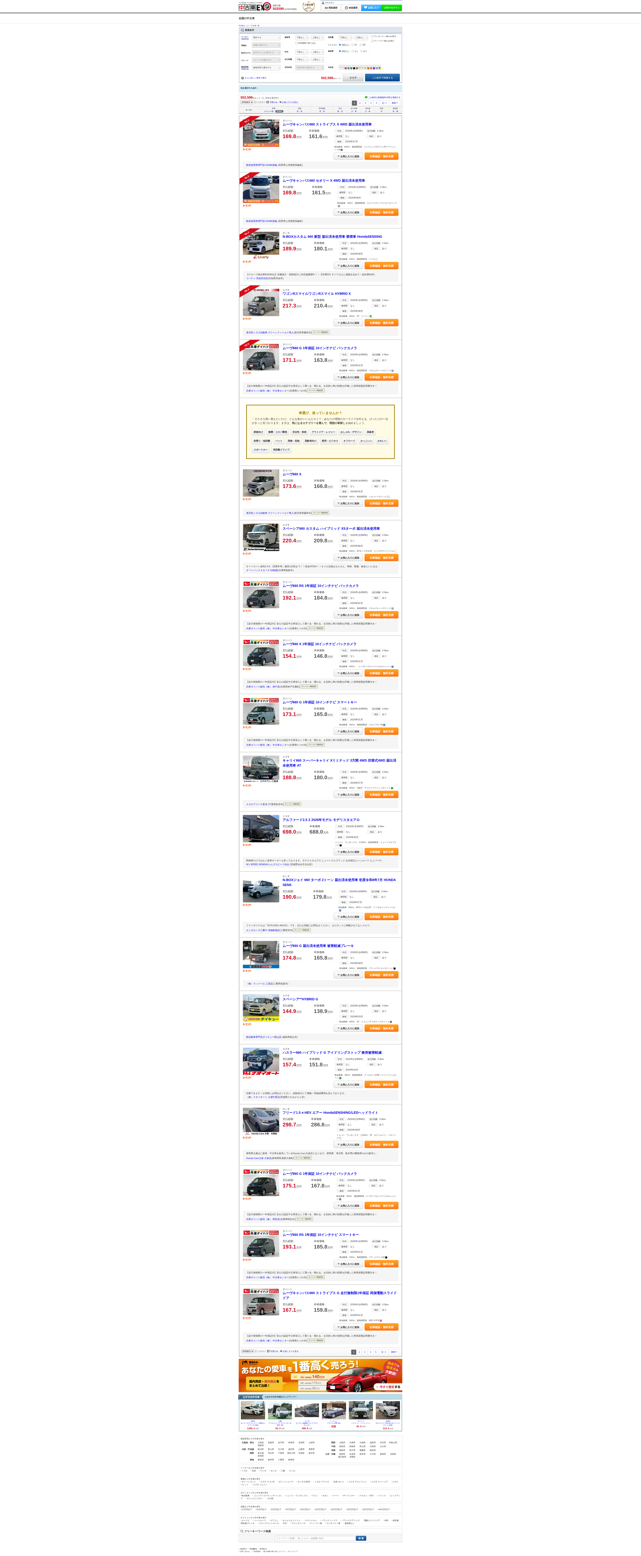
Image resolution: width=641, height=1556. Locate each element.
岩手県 (281, 1442)
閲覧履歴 (333, 8)
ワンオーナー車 (333, 1523)
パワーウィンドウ (329, 1520)
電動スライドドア (372, 1520)
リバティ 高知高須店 (257, 278)
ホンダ (274, 1471)
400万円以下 (384, 1509)
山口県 (383, 1446)
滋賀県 (373, 1442)
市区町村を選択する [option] (306, 67)
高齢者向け (310, 440)
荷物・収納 (293, 440)
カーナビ (246, 1520)
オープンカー (349, 1495)
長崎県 (383, 1454)
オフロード (349, 440)
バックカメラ (260, 1520)
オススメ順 (268, 111)
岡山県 (363, 1446)
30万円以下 (276, 1509)
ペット (278, 440)
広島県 (373, 1446)
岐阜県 (271, 1460)
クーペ (336, 1495)
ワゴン (315, 1495)
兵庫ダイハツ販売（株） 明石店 (263, 1219)
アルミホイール (299, 1523)
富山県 (271, 1449)
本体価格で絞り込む (307, 43)
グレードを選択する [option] (262, 60)
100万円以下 (321, 1509)
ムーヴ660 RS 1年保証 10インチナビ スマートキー (321, 1235)
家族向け (258, 432)
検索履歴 (353, 8)
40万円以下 (291, 1509)
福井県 (291, 1449)
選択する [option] (257, 37)
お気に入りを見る (290, 102)
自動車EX (243, 1549)
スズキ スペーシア (379, 1482)
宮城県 (301, 1442)
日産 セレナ (339, 1482)
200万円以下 (352, 1509)
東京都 (261, 1453)
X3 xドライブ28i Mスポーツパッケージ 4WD (388, 1423)
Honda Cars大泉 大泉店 (258, 1158)
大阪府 (342, 1442)
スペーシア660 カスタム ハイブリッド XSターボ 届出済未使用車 (331, 528)
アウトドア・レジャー (323, 432)
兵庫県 (352, 1442)
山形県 (312, 1442)
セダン (325, 1495)
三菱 (283, 1471)
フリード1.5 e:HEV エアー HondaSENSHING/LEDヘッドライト (330, 1112)
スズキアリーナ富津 (257, 804)
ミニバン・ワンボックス (297, 1495)
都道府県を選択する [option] (262, 67)
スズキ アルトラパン (357, 1482)
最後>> (395, 103)
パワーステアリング (351, 1520)
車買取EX (263, 1549)
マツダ (263, 1471)
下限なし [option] (301, 37)
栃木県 (312, 1453)
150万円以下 (336, 1509)
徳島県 (342, 1450)
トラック (382, 1495)
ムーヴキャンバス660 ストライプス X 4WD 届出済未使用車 (327, 124)
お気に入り (373, 8)
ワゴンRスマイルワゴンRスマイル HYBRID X (317, 293)
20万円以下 (261, 1509)
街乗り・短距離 (262, 440)
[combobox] (266, 38)
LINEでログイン (392, 8)
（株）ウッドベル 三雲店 (259, 983)
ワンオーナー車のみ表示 (385, 36)
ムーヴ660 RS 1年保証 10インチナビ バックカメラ (321, 586)
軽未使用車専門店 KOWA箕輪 (262, 165)
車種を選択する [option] (260, 45)
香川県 (352, 1450)
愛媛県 (363, 1450)
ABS (386, 1520)
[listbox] (301, 38)
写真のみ (274, 102)
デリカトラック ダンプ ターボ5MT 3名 (280, 1423)
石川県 (281, 1449)
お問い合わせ (245, 1551)
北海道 (261, 1442)
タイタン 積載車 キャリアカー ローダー (307, 1423)
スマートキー (311, 1520)
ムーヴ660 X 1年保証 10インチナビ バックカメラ (320, 644)
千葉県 (281, 1453)
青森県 (271, 1442)
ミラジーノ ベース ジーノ (361, 1422)
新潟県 (261, 1449)
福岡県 (342, 1454)
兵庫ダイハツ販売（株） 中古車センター (267, 391)
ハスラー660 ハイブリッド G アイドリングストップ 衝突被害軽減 (332, 1052)
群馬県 (261, 1456)
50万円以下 (305, 1509)
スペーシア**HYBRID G (300, 999)
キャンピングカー (255, 1498)
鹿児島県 (342, 1457)
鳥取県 (342, 1446)
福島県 (261, 1445)
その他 (270, 1498)
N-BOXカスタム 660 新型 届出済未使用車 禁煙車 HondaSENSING (332, 236)
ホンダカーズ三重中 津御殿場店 (263, 930)
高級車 (370, 432)
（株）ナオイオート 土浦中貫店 (263, 1097)
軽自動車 (246, 1495)
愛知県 (261, 1460)
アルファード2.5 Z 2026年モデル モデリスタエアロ (321, 820)
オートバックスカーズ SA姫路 (262, 570)
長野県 (312, 1449)
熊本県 (363, 1454)
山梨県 (301, 1449)
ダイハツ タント (249, 1482)
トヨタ (245, 1471)
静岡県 (291, 1460)
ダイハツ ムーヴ (286, 1482)
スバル (292, 1471)
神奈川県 (291, 1453)
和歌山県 (393, 1442)
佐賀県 (352, 1454)
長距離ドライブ (281, 449)
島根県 (352, 1446)
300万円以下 (368, 1509)
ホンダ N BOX (304, 1482)
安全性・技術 (299, 432)
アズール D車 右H (334, 1422)
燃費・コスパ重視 (277, 432)
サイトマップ (293, 1551)
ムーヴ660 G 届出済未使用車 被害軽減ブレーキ (318, 946)
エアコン (274, 1520)
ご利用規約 (256, 1551)
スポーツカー (261, 449)
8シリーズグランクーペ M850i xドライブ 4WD (253, 1423)
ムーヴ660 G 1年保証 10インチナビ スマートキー (320, 702)
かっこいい (366, 440)
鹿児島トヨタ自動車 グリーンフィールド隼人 (270, 332)
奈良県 (383, 1442)
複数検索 (245, 39)
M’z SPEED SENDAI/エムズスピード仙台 (268, 864)
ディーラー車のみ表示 (384, 41)
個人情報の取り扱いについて (274, 1551)
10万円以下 (247, 1509)
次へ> (384, 103)
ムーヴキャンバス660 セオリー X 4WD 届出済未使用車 (324, 180)
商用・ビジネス (330, 440)
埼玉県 (271, 1453)
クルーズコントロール (269, 1523)
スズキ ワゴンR (267, 1482)
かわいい (382, 440)
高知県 (373, 1450)
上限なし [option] (316, 37)
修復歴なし (350, 1523)
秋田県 (291, 1442)
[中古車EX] (255, 6)
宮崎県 (393, 1454)
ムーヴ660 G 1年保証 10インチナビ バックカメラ (320, 348)
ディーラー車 (316, 1523)
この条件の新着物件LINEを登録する (384, 97)
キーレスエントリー (292, 1520)
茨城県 (301, 1453)
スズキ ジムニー (260, 1484)
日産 (254, 1471)
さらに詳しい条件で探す (256, 78)
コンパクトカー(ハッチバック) (267, 1495)
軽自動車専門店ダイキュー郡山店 (264, 1037)
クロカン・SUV (366, 1495)
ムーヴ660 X (292, 474)
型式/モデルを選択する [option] (263, 52)
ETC (285, 1523)
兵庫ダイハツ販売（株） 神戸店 (263, 686)
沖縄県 (352, 1457)
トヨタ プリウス (322, 1482)
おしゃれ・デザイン (351, 432)
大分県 (373, 1454)
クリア (353, 77)
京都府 (363, 1442)
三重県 (281, 1460)
